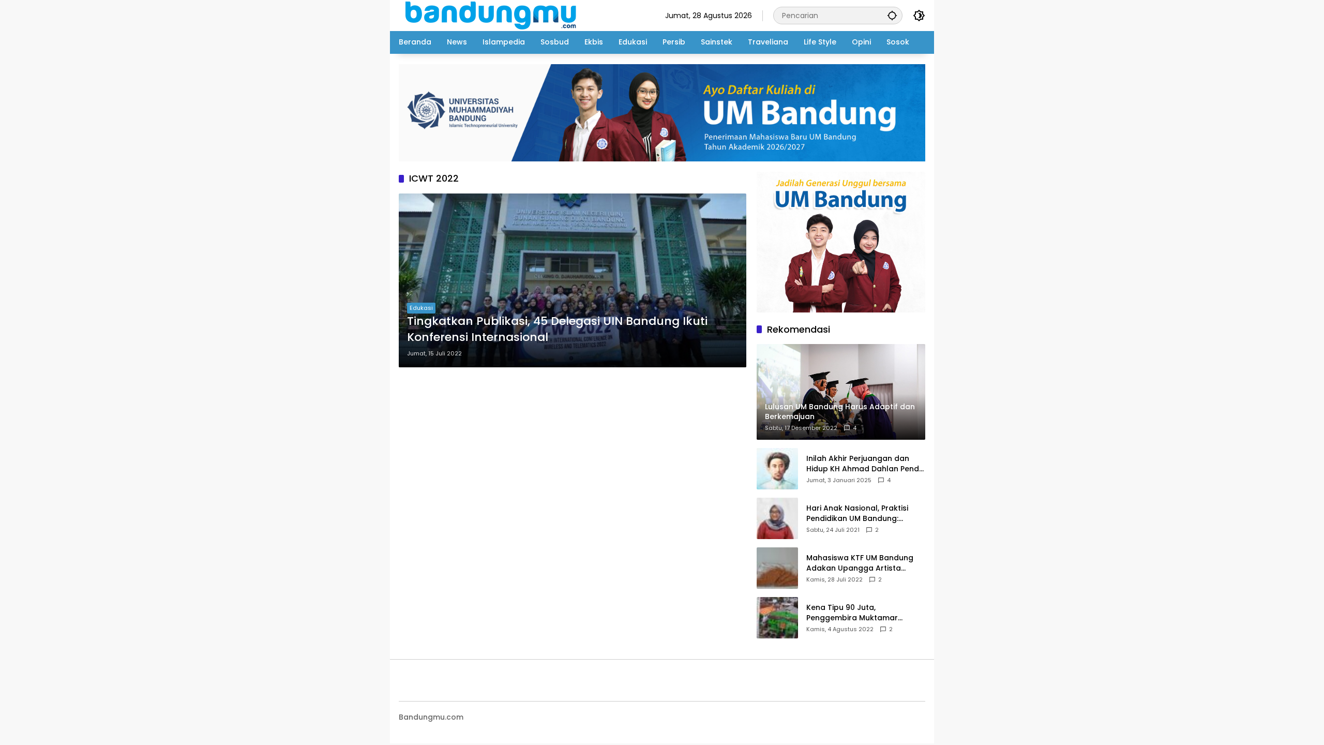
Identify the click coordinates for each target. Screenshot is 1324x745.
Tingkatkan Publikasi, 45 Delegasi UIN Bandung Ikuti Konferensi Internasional (557, 329)
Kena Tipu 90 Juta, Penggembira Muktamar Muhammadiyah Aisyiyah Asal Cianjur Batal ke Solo (862, 613)
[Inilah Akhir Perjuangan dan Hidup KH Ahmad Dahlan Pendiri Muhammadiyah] (777, 468)
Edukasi (421, 308)
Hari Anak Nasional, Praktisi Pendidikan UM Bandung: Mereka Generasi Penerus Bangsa (857, 513)
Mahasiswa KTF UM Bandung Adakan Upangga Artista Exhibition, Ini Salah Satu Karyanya (859, 563)
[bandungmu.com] (494, 15)
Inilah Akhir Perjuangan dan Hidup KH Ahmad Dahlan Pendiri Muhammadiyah (865, 464)
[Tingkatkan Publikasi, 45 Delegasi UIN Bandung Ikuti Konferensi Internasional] (572, 280)
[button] (892, 15)
